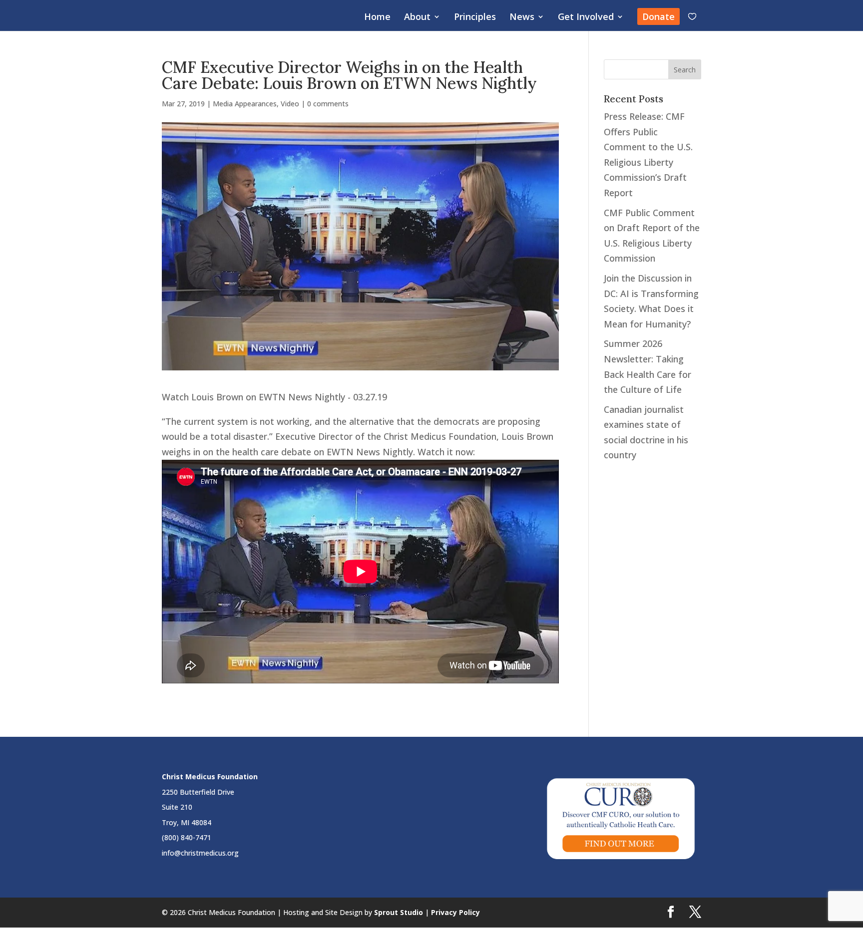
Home (377, 17)
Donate (658, 16)
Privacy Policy (455, 912)
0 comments (328, 103)
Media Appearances (245, 103)
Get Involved (586, 17)
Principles (475, 17)
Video (290, 103)
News (521, 17)
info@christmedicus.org (200, 853)
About (417, 17)
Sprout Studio (398, 912)
